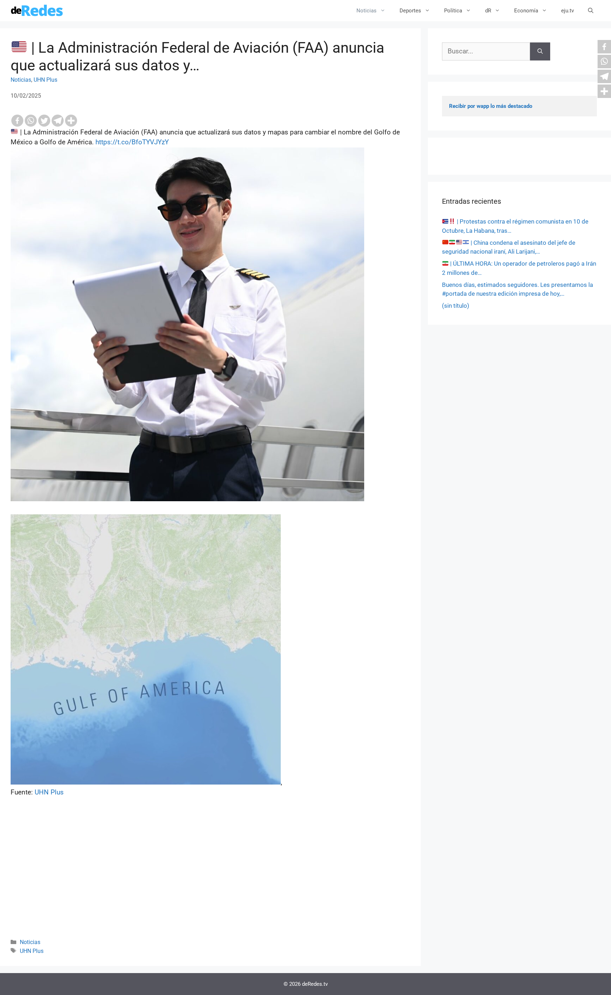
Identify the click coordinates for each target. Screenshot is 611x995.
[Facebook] (17, 121)
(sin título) (455, 305)
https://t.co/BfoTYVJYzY (132, 142)
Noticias (366, 10)
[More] (71, 121)
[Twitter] (44, 121)
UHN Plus (45, 79)
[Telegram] (58, 121)
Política (453, 10)
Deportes (410, 10)
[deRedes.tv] (37, 10)
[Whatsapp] (31, 121)
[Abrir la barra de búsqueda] (590, 10)
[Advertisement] (210, 877)
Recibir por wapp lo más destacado (490, 106)
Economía (526, 10)
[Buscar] (540, 51)
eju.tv (567, 10)
